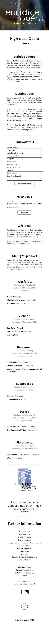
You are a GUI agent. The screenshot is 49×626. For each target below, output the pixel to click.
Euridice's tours (24, 537)
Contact (24, 554)
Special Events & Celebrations (24, 557)
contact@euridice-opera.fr (24, 584)
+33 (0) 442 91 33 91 (24, 581)
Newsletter (24, 551)
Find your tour (24, 532)
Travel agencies (24, 540)
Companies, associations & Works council (24, 543)
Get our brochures (24, 549)
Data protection (24, 560)
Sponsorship (24, 546)
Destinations (24, 534)
